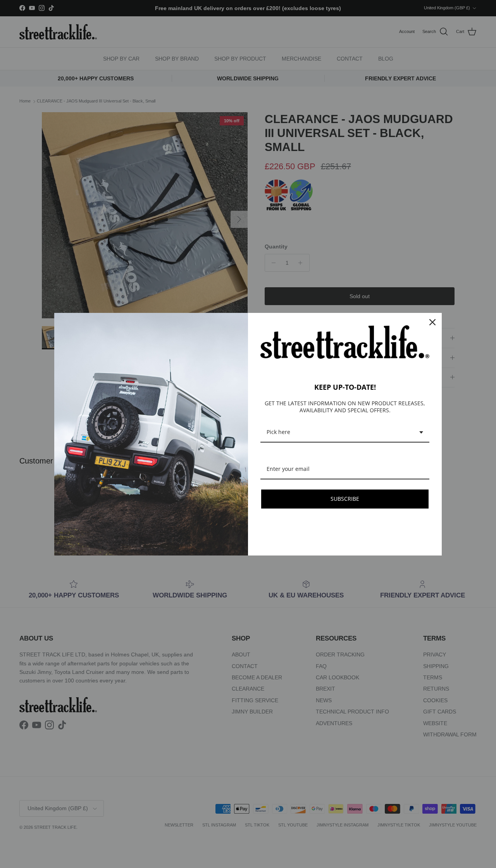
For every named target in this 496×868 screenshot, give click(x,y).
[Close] (432, 322)
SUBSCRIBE (345, 498)
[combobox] (344, 433)
